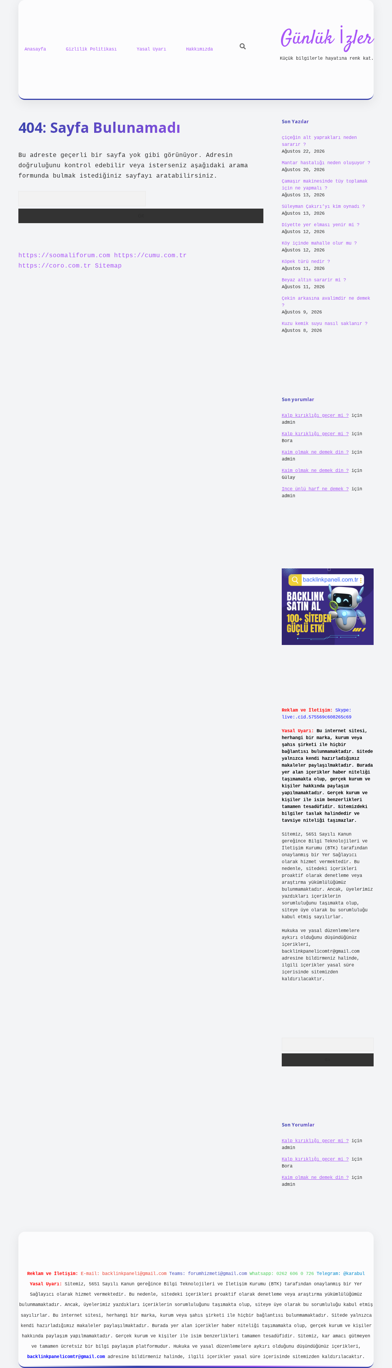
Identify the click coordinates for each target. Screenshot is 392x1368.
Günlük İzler (327, 39)
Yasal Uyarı (151, 49)
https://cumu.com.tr (150, 255)
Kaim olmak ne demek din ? (315, 452)
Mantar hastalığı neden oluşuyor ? (326, 163)
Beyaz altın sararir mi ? (314, 280)
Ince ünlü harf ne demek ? (315, 489)
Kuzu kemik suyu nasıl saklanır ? (325, 323)
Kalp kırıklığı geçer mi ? (315, 415)
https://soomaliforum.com (64, 255)
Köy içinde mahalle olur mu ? (319, 243)
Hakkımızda (199, 49)
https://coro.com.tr (54, 266)
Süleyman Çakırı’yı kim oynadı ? (323, 206)
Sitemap (108, 266)
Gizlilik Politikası (91, 49)
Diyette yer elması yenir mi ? (320, 225)
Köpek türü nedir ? (306, 261)
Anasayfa (35, 49)
